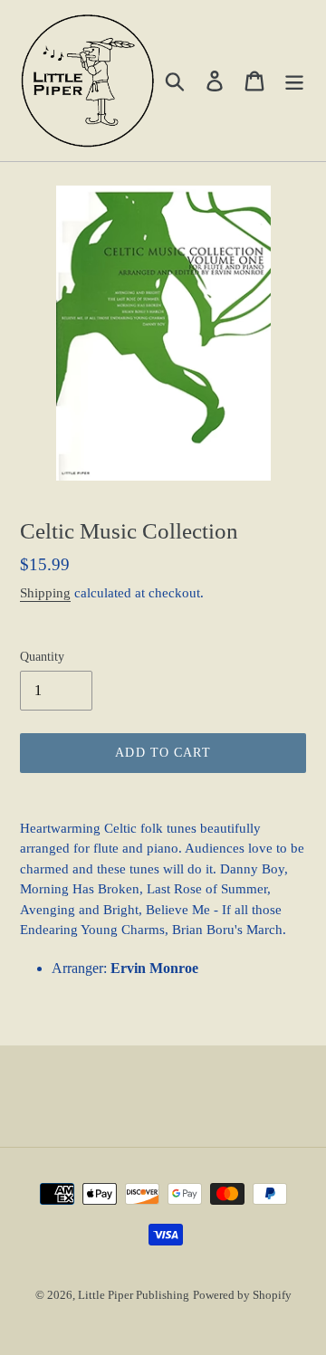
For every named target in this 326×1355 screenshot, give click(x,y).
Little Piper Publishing (133, 1295)
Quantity (42, 656)
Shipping (45, 593)
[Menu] (294, 80)
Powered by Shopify (242, 1295)
